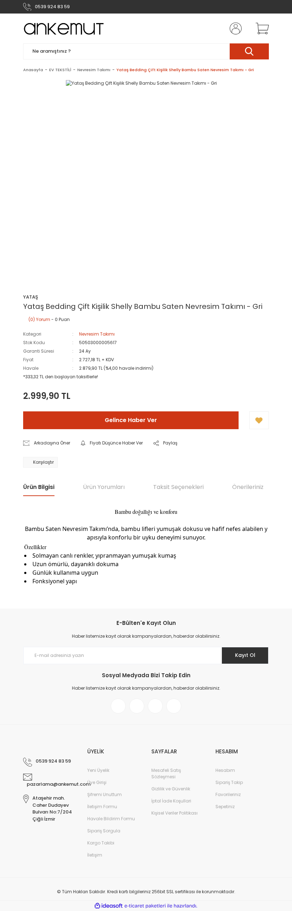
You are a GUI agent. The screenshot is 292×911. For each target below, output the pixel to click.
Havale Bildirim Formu (111, 819)
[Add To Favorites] (259, 420)
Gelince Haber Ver (131, 420)
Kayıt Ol (245, 655)
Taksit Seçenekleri (178, 487)
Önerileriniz (248, 487)
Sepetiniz (225, 807)
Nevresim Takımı (97, 334)
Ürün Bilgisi (38, 487)
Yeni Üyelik (98, 770)
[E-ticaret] (145, 906)
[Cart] (260, 28)
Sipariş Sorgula (103, 831)
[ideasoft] (108, 905)
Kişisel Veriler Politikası (174, 813)
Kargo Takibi (100, 843)
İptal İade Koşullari (171, 801)
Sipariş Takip (229, 782)
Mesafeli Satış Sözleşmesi (166, 773)
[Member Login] (234, 28)
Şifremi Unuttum (104, 794)
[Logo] (63, 28)
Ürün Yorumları (104, 487)
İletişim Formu (102, 807)
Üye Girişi (96, 782)
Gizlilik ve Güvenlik (170, 789)
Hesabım (225, 770)
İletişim (94, 855)
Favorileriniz (228, 794)
